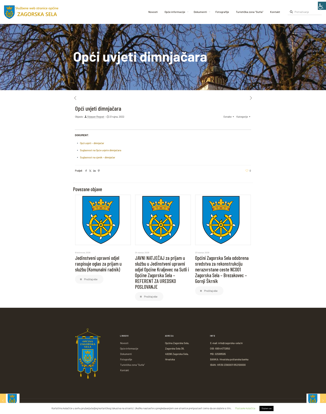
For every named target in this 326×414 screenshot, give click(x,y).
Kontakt (124, 370)
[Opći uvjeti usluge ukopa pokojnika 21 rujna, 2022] (10, 400)
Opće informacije (129, 348)
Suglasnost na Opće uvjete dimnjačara (100, 150)
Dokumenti (126, 353)
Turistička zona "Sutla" (132, 364)
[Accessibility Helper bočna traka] (322, 6)
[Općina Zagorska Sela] (31, 12)
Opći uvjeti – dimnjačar (92, 143)
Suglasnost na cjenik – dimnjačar (97, 157)
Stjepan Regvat (95, 116)
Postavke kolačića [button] (245, 408)
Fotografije (126, 359)
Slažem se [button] (266, 408)
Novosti (124, 343)
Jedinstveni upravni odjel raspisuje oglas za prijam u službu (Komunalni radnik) (98, 263)
